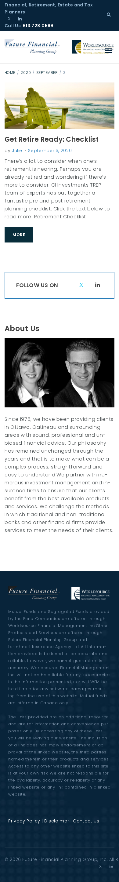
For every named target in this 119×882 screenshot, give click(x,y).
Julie (17, 151)
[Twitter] (9, 18)
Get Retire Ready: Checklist (52, 139)
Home (10, 72)
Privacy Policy (24, 821)
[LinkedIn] (20, 18)
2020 (25, 72)
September (47, 72)
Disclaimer (56, 821)
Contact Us (86, 821)
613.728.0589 (38, 26)
